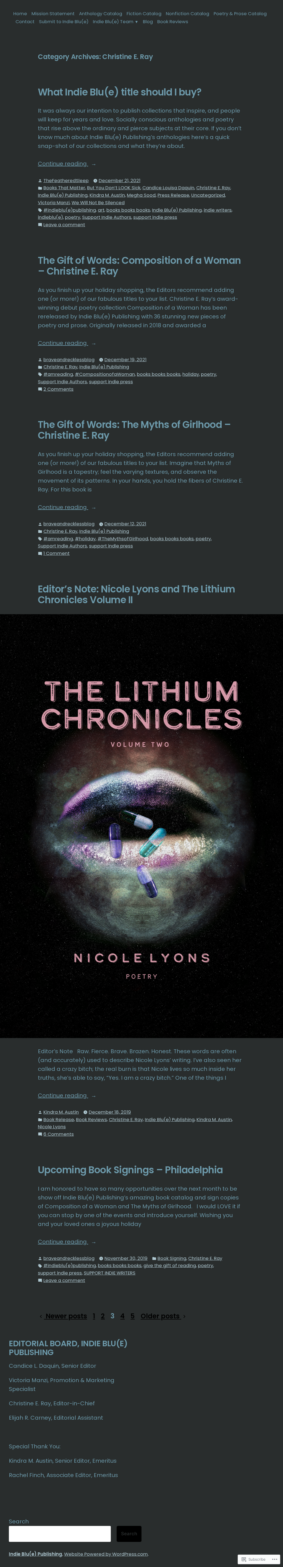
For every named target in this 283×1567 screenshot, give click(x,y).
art (101, 210)
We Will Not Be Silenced (98, 202)
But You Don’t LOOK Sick (113, 188)
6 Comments (58, 1134)
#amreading (58, 374)
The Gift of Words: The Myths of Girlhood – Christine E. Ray (134, 430)
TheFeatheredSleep (66, 180)
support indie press (155, 217)
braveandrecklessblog (69, 360)
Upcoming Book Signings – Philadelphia (130, 1170)
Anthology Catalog (100, 13)
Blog (148, 21)
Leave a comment (64, 225)
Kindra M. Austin (107, 195)
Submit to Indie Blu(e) (63, 21)
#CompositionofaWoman (105, 374)
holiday (190, 374)
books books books (128, 210)
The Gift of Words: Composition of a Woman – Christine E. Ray (139, 266)
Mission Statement (53, 13)
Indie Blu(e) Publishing (63, 195)
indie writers (218, 210)
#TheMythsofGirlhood (123, 539)
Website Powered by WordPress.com (106, 1554)
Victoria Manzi (54, 202)
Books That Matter (64, 188)
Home (20, 13)
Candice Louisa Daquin (168, 188)
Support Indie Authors (106, 217)
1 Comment (56, 553)
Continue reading (63, 163)
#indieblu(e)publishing (69, 210)
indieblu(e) (50, 217)
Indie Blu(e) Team (113, 21)
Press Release (173, 195)
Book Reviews (172, 21)
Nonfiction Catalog (187, 13)
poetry (72, 217)
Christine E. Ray (213, 188)
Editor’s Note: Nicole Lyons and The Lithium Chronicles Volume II (136, 594)
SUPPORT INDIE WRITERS (109, 1273)
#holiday (85, 539)
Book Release (58, 1119)
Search (19, 1521)
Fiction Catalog (144, 13)
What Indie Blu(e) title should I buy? (120, 92)
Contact (25, 21)
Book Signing (172, 1258)
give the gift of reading (169, 1265)
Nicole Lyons (52, 1127)
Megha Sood (141, 195)
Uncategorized (208, 195)
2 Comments (58, 389)
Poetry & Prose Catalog (240, 13)
